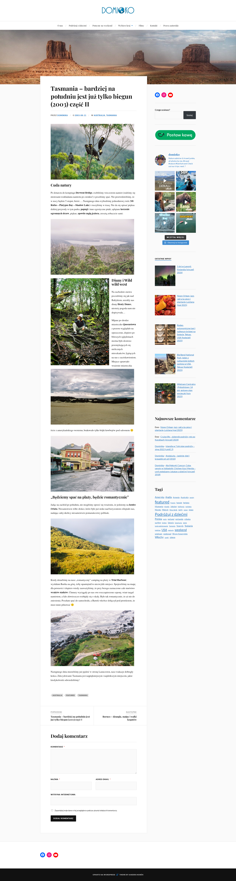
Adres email (103, 779)
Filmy (141, 25)
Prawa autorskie (171, 25)
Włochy (159, 537)
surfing (158, 522)
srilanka (187, 519)
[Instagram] (163, 94)
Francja (172, 503)
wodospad (167, 534)
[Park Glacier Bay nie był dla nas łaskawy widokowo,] (165, 223)
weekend (181, 530)
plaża (191, 510)
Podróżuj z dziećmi (77, 25)
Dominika (62, 115)
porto (165, 519)
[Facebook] (157, 94)
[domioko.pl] (118, 10)
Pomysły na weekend (102, 25)
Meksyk (165, 510)
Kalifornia (181, 506)
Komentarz (58, 747)
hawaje (179, 503)
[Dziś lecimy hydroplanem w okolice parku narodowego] (165, 202)
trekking (157, 530)
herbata (186, 503)
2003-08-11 (80, 115)
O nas (60, 25)
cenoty (192, 497)
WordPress (109, 875)
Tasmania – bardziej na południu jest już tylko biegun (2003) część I (70, 718)
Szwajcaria (178, 523)
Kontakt (153, 25)
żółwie (172, 537)
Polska (158, 519)
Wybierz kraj (124, 25)
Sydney (164, 523)
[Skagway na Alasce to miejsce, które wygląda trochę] (186, 223)
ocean (186, 510)
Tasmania (111, 115)
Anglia (168, 497)
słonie (185, 523)
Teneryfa (179, 526)
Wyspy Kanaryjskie (180, 534)
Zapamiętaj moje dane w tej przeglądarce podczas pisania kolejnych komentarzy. (86, 810)
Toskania (189, 525)
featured (70, 695)
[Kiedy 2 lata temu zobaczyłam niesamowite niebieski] (186, 181)
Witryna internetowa (63, 794)
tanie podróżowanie (161, 526)
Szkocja (171, 523)
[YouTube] (170, 95)
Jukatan (173, 506)
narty (180, 510)
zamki (167, 537)
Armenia (176, 497)
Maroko (158, 510)
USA (164, 529)
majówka (188, 506)
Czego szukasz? (162, 109)
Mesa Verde (173, 510)
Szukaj (190, 115)
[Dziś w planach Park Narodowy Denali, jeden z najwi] (165, 181)
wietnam (158, 534)
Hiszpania (159, 506)
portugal (171, 519)
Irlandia (166, 506)
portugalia (179, 519)
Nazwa (55, 779)
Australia (99, 115)
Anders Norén (136, 875)
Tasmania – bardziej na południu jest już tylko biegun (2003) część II (91, 96)
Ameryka (159, 497)
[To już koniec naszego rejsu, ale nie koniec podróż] (186, 202)
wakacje (171, 530)
